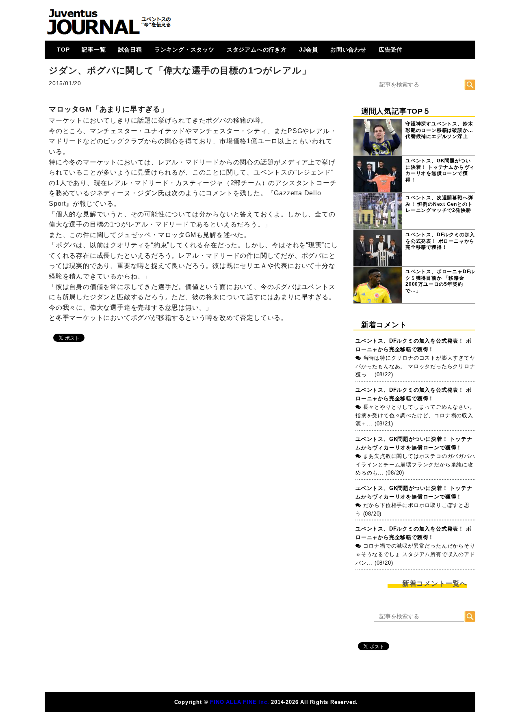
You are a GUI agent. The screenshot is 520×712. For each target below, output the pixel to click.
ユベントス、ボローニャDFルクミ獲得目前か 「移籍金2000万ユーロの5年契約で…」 (440, 281)
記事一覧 (94, 49)
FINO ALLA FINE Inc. (239, 702)
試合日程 (130, 49)
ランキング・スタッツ (184, 49)
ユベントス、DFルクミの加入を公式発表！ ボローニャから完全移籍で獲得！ (440, 241)
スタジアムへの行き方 (257, 49)
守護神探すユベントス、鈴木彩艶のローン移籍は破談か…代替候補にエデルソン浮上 (439, 130)
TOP (63, 49)
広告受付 (391, 49)
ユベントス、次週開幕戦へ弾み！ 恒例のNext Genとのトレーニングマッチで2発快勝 (439, 204)
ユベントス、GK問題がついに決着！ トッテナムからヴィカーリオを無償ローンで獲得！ (439, 170)
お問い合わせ (348, 49)
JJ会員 (308, 49)
